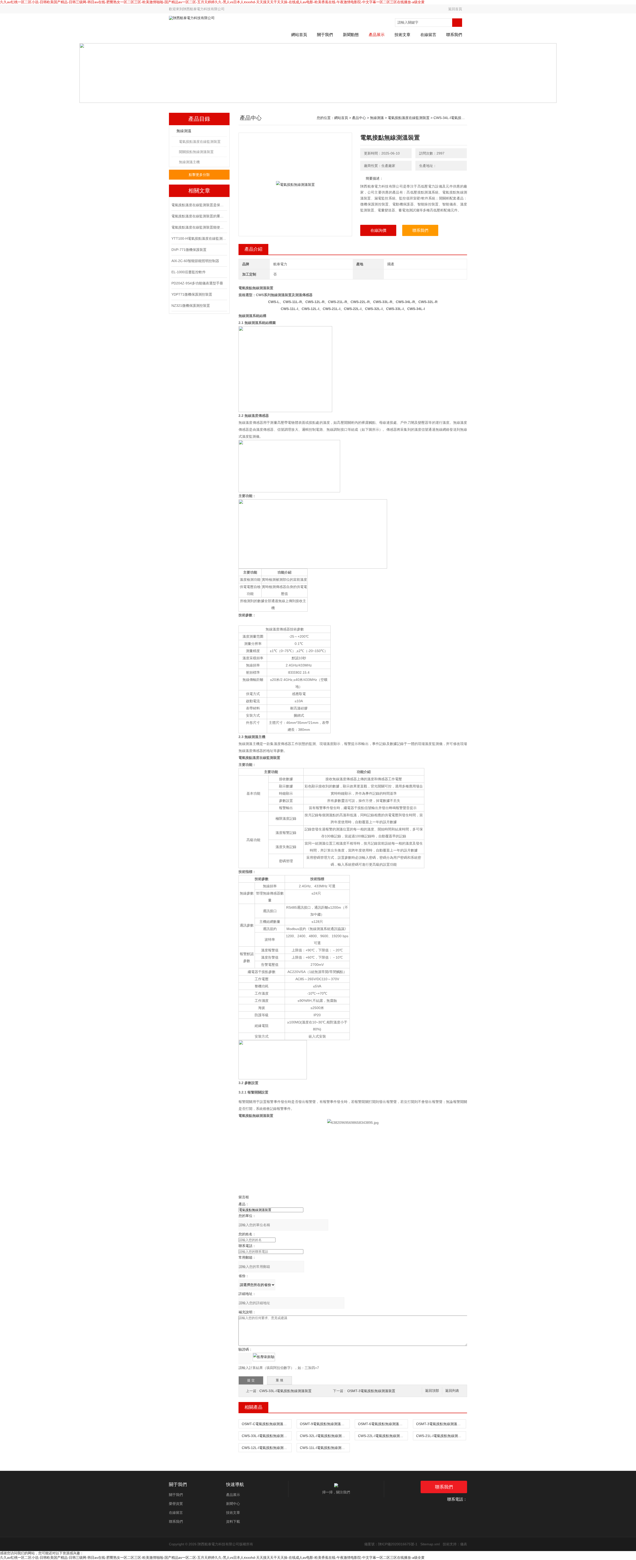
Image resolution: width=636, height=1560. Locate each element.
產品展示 (377, 35)
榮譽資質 (176, 1504)
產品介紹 (253, 249)
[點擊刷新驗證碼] (264, 1357)
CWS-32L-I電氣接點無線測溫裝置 (325, 1436)
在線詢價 (378, 230)
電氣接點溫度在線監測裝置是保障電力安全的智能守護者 (198, 205)
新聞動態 (351, 35)
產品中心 (359, 118)
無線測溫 (183, 131)
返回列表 (452, 1391)
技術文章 (402, 35)
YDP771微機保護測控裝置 (191, 294)
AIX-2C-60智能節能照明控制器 (195, 261)
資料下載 (233, 1521)
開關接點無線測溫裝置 (196, 152)
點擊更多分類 (199, 175)
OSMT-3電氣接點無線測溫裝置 (371, 1391)
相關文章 (199, 191)
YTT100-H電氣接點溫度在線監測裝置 (198, 238)
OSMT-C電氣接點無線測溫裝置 (266, 1424)
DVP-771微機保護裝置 (188, 250)
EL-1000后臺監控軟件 (188, 272)
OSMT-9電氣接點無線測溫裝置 (324, 1424)
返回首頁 (455, 9)
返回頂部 (432, 1391)
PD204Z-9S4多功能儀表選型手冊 (197, 283)
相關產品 (253, 1407)
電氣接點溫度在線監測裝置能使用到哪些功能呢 (198, 227)
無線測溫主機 (189, 162)
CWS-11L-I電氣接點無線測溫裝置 (325, 1448)
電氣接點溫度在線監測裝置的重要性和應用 (198, 216)
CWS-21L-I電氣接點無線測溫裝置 (441, 1436)
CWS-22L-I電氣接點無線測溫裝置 (383, 1436)
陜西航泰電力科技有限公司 (204, 9)
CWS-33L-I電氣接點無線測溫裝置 (285, 1391)
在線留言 (428, 35)
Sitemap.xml (430, 1544)
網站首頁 (299, 35)
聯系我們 (454, 35)
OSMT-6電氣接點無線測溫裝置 (382, 1424)
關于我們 (325, 35)
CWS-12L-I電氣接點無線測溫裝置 (266, 1448)
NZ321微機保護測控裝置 (190, 306)
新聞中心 (233, 1504)
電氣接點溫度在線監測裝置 (200, 142)
